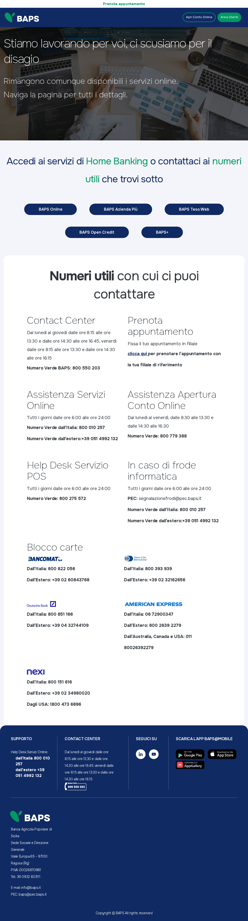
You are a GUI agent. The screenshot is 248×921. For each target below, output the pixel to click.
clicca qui (137, 353)
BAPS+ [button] (162, 232)
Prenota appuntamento (124, 4)
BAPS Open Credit (96, 232)
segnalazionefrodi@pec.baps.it (170, 498)
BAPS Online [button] (50, 209)
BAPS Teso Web (194, 209)
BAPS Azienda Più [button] (121, 209)
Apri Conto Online (199, 17)
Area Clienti (229, 17)
